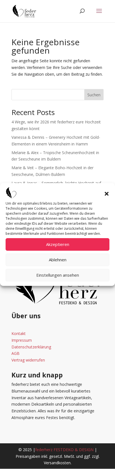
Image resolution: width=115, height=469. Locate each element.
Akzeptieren (57, 244)
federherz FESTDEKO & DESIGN (64, 449)
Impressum (21, 340)
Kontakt (18, 333)
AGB (15, 353)
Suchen (93, 94)
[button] (106, 194)
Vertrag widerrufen (28, 360)
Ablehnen (57, 259)
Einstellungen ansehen (57, 275)
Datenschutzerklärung (31, 347)
